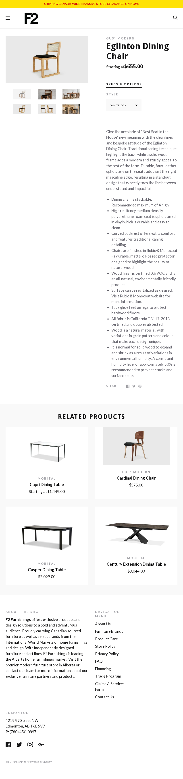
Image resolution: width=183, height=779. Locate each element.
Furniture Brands (109, 631)
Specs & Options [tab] (124, 84)
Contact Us (104, 697)
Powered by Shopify (40, 761)
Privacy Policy (107, 653)
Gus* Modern (120, 38)
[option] (47, 59)
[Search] (175, 18)
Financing (103, 668)
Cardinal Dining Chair (136, 478)
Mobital (47, 478)
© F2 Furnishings (16, 761)
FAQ (99, 661)
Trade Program (108, 676)
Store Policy (105, 646)
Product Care (106, 639)
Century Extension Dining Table (136, 564)
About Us (103, 624)
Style (112, 94)
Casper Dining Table (47, 569)
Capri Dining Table (47, 484)
